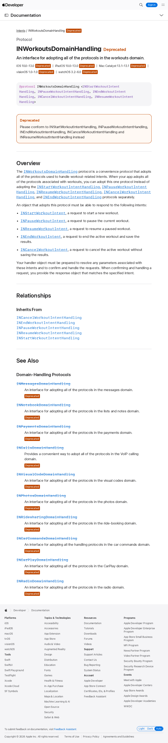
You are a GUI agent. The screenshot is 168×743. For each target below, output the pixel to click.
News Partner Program (137, 650)
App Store (50, 638)
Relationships (33, 295)
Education (50, 665)
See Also (27, 360)
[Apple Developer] (12, 5)
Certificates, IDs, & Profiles (99, 691)
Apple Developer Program (138, 623)
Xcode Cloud (12, 686)
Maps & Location (53, 696)
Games (48, 675)
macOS (9, 633)
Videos (88, 644)
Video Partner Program (137, 655)
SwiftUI (8, 665)
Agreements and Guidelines (118, 736)
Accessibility (51, 623)
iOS (7, 623)
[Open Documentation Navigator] (6, 15)
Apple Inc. (31, 736)
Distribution (50, 659)
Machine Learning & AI (57, 701)
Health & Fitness (53, 680)
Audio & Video (52, 644)
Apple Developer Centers (138, 685)
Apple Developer (93, 680)
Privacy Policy (91, 736)
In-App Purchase (53, 686)
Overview (28, 163)
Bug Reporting (92, 665)
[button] (141, 5)
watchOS (10, 649)
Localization (51, 691)
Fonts (47, 670)
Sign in (152, 4)
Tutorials (89, 628)
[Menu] (163, 5)
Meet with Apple (133, 680)
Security (49, 712)
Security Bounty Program (138, 661)
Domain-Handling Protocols (43, 374)
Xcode (8, 680)
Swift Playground (14, 670)
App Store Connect (95, 686)
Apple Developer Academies (140, 701)
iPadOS (9, 628)
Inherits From (29, 309)
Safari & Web (51, 717)
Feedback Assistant (95, 696)
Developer (20, 610)
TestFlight (10, 675)
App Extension (52, 633)
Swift (7, 659)
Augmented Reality (55, 649)
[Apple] (7, 610)
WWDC (128, 706)
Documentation (26, 15)
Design (48, 654)
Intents (20, 30)
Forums (88, 638)
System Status (92, 670)
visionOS (10, 644)
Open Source (51, 707)
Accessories (51, 628)
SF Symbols (11, 691)
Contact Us (90, 659)
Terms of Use (71, 736)
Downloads (90, 633)
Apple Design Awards (136, 696)
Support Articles (93, 654)
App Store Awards (134, 690)
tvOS (7, 638)
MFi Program (131, 645)
